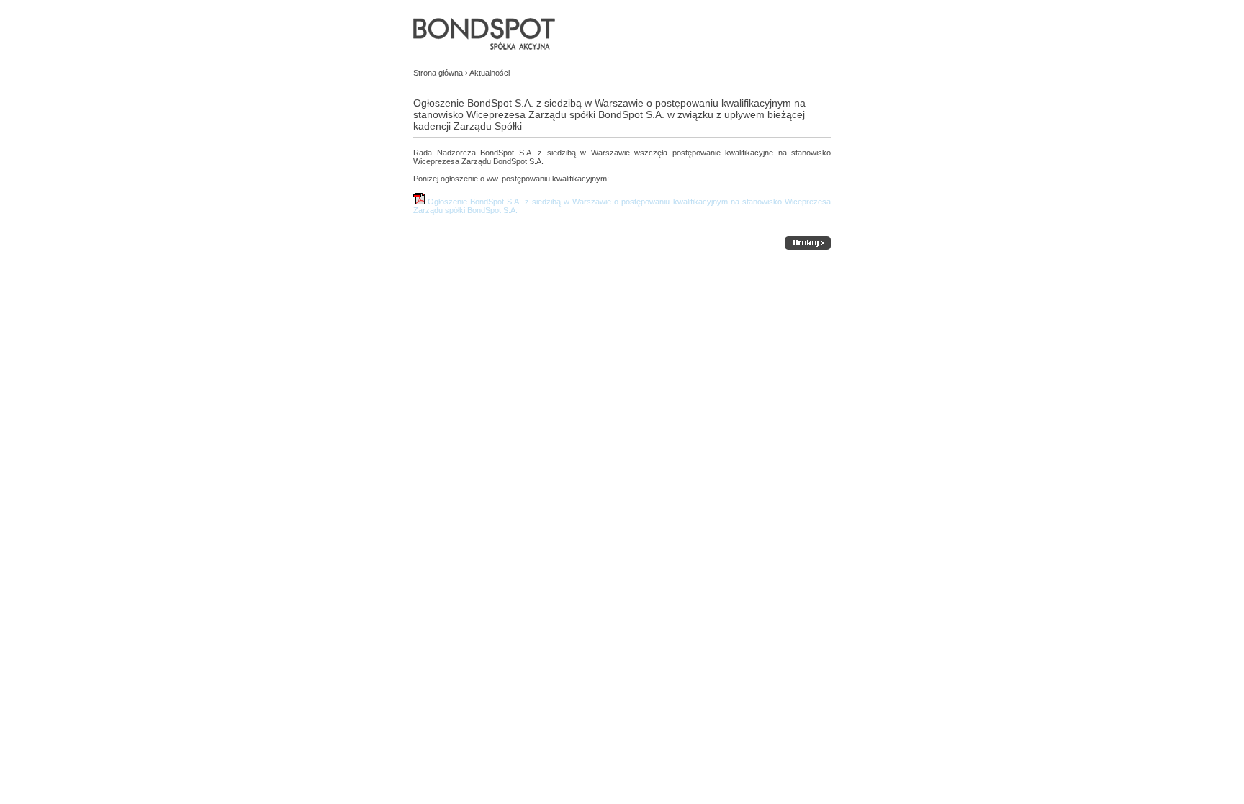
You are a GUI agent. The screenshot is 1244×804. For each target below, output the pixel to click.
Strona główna (438, 72)
